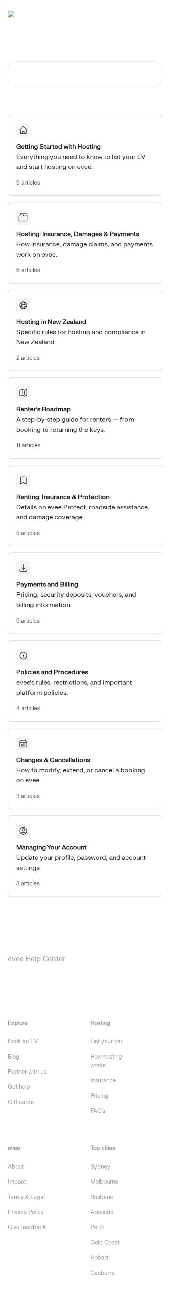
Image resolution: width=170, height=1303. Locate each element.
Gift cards (21, 1102)
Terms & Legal (26, 1197)
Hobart (99, 1257)
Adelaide (102, 1212)
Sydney (100, 1166)
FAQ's (98, 1111)
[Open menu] (155, 14)
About (16, 1166)
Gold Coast (105, 1242)
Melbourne (104, 1181)
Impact (17, 1181)
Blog (13, 1056)
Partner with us (27, 1071)
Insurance (103, 1080)
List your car (107, 1041)
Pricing (99, 1096)
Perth (97, 1227)
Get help (19, 1087)
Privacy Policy (26, 1212)
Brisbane (102, 1197)
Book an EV (23, 1041)
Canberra (103, 1273)
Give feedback (27, 1227)
